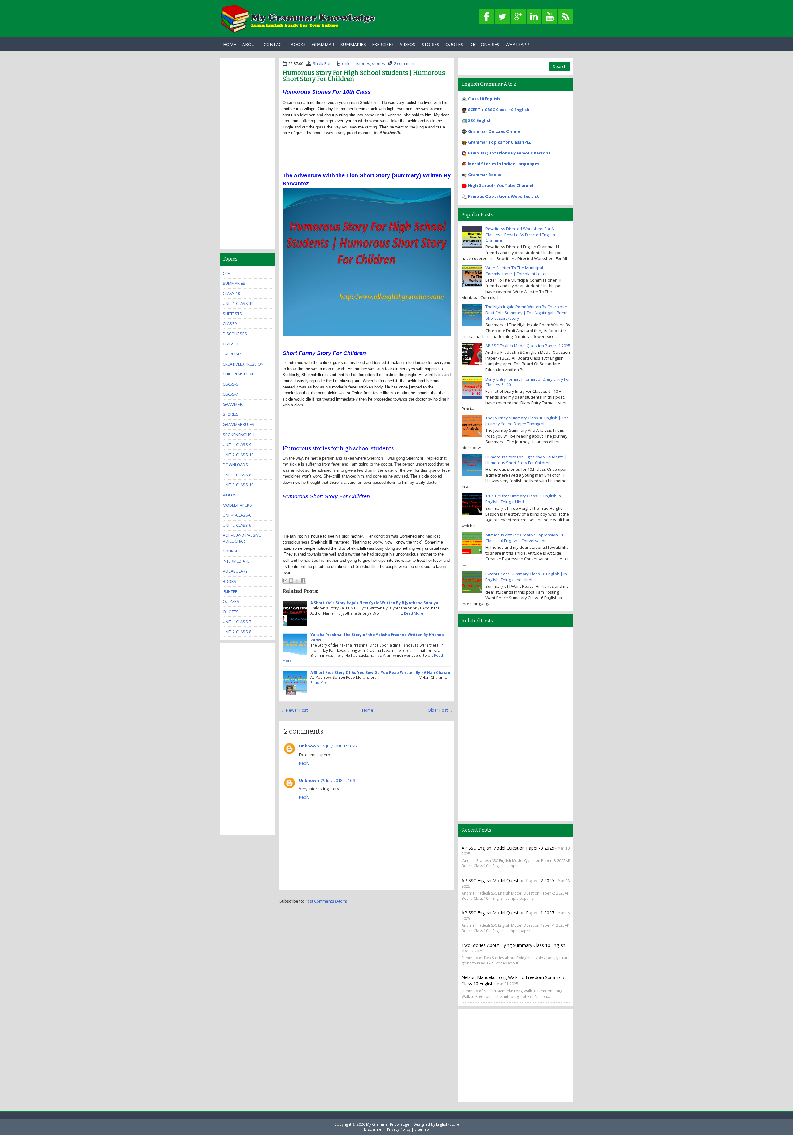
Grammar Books (484, 174)
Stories (430, 44)
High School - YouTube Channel (500, 185)
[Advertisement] (367, 150)
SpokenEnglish (238, 434)
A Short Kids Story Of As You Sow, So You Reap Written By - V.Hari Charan (380, 672)
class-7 (230, 394)
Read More (413, 613)
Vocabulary (235, 571)
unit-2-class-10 (238, 454)
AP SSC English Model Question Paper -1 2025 (527, 346)
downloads (235, 464)
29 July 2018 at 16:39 (339, 780)
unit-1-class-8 (237, 475)
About (249, 44)
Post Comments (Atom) (326, 901)
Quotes (454, 44)
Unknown (309, 746)
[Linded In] (534, 17)
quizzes (231, 601)
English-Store (447, 1124)
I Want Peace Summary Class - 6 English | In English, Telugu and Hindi (526, 577)
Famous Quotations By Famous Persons (509, 153)
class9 (230, 323)
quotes (231, 611)
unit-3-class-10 (238, 484)
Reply (304, 763)
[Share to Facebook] (303, 581)
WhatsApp (517, 44)
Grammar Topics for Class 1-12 (499, 142)
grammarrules (238, 424)
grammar (233, 404)
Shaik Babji (323, 63)
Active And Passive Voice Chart (242, 538)
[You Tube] (549, 17)
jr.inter (230, 591)
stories (378, 63)
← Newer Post (294, 710)
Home (229, 44)
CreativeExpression (243, 364)
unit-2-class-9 (237, 525)
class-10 (231, 293)
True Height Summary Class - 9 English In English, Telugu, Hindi (523, 499)
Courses (232, 551)
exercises (233, 354)
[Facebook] (486, 17)
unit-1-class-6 (237, 515)
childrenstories (356, 63)
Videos (407, 44)
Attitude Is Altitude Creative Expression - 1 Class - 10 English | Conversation (524, 538)
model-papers (237, 505)
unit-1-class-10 (238, 303)
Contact (274, 44)
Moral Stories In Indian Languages (503, 164)
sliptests (232, 313)
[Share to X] (297, 581)
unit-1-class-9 (237, 444)
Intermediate (236, 561)
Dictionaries (484, 44)
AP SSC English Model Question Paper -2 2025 (508, 880)
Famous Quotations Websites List (503, 196)
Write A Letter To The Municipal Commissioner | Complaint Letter (516, 270)
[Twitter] (502, 17)
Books (298, 44)
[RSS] (565, 17)
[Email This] (285, 581)
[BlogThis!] (291, 581)
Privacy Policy (398, 1129)
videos (230, 495)
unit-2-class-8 (237, 632)
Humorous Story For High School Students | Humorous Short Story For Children (364, 76)
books (229, 581)
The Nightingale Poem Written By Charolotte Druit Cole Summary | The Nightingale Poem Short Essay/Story (526, 312)
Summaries (353, 44)
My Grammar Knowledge (387, 1124)
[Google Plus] (518, 17)
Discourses (235, 333)
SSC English (480, 120)
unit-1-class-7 (237, 621)
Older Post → (440, 710)
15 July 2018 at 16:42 (339, 746)
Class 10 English (484, 99)
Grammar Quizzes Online (494, 131)
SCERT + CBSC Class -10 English (498, 109)
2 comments (405, 63)
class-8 (230, 344)
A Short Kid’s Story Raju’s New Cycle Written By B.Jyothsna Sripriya (374, 602)
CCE (226, 273)
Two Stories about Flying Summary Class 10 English (513, 945)
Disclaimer (373, 1129)
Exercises (383, 44)
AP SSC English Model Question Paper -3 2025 (508, 848)
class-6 (230, 384)
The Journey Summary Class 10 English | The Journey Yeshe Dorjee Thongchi (527, 421)
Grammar (323, 44)
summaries (234, 283)
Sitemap (421, 1129)
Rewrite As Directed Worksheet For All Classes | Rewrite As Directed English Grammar (520, 234)
